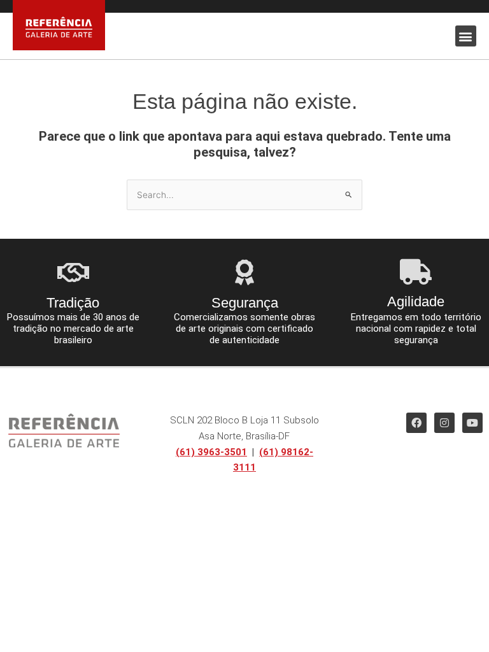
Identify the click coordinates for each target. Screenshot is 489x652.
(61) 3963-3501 (211, 452)
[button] (465, 35)
